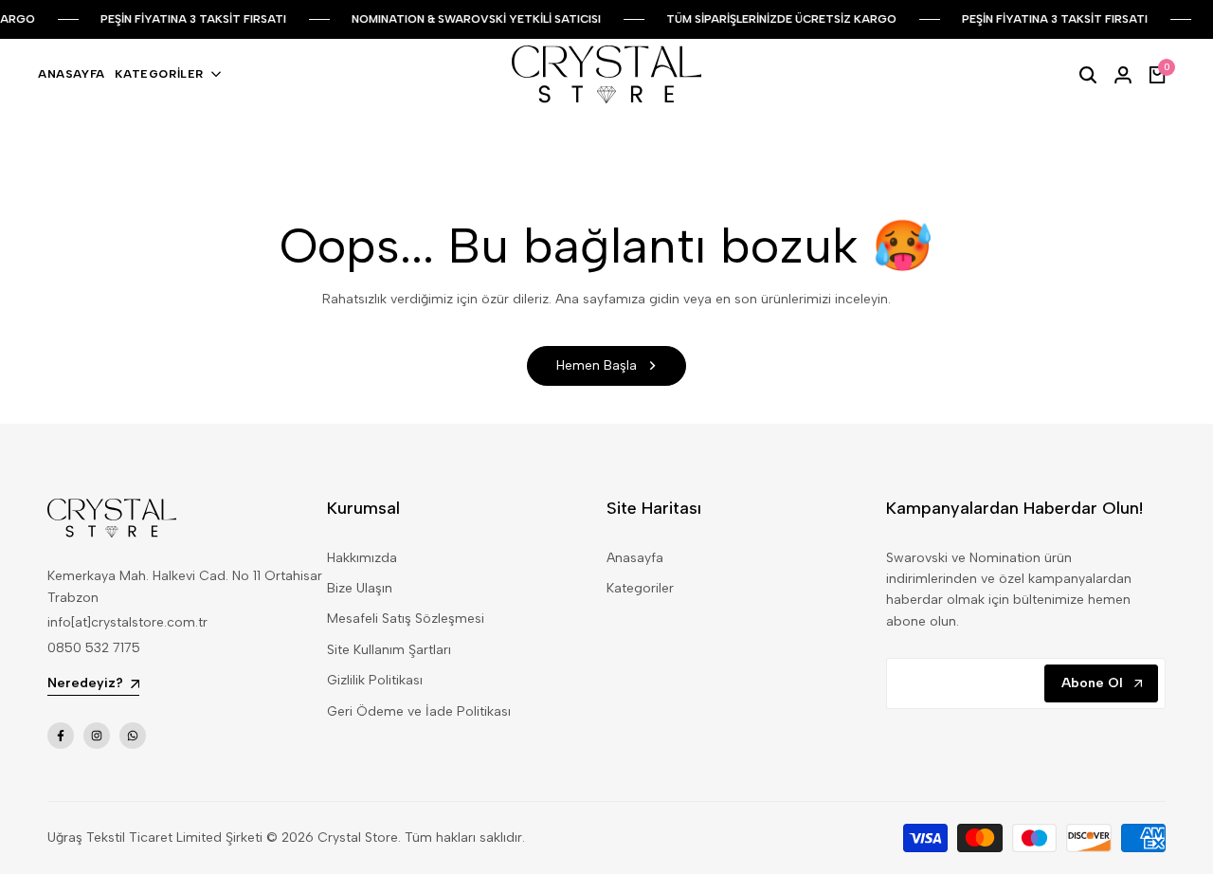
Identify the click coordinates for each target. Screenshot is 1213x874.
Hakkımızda (362, 558)
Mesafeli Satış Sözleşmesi (405, 618)
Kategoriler (640, 588)
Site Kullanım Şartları (389, 650)
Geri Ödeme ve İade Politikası (419, 711)
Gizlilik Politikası (375, 680)
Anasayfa (634, 558)
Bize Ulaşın (359, 588)
